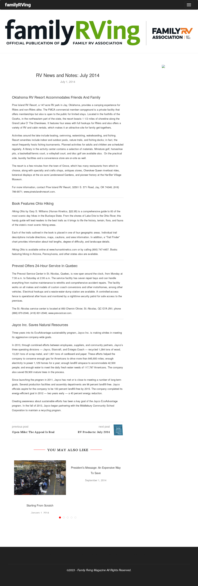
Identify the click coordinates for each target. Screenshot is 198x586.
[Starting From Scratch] (40, 477)
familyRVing (18, 5)
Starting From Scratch (39, 505)
